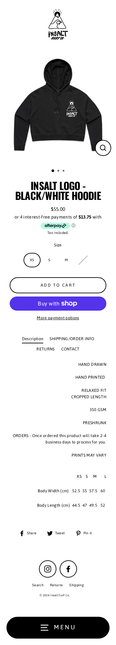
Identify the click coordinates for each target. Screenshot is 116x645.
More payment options (58, 317)
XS (32, 260)
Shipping (76, 585)
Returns (56, 585)
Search (38, 585)
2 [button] (59, 171)
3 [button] (64, 171)
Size (58, 245)
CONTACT (70, 349)
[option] (58, 106)
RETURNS (45, 349)
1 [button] (53, 171)
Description (33, 338)
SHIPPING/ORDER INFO (72, 338)
